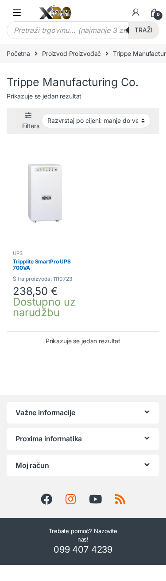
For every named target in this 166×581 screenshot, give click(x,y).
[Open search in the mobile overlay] (83, 30)
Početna (18, 53)
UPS (18, 253)
